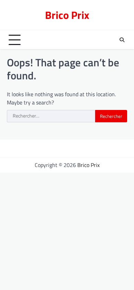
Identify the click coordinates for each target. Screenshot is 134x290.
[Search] (122, 40)
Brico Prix (67, 15)
